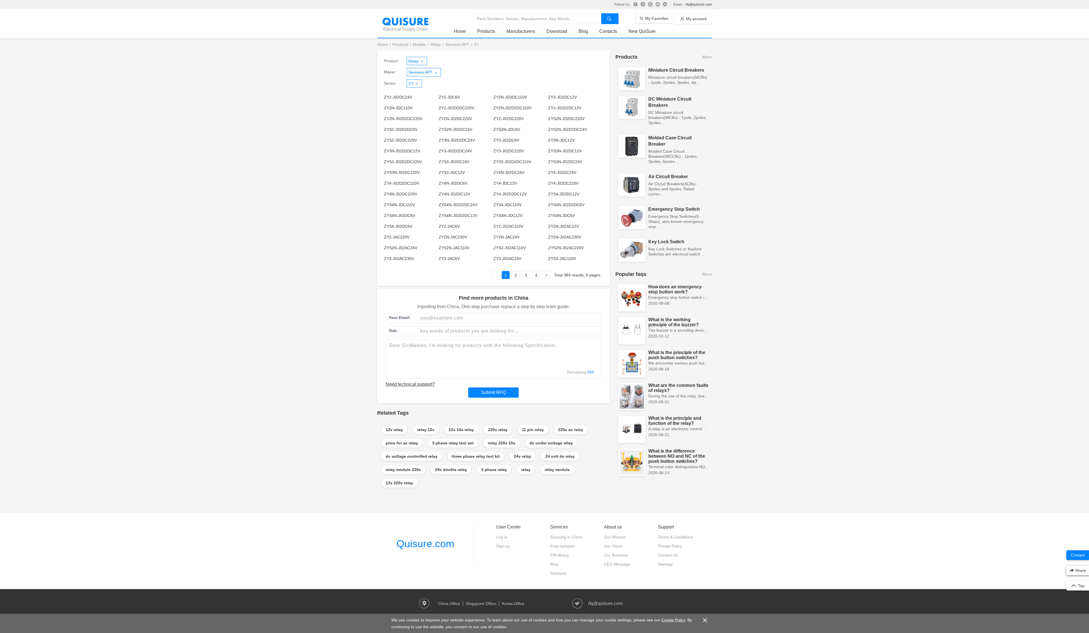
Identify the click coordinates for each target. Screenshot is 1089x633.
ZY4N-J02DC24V (508, 172)
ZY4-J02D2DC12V (510, 194)
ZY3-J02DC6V (506, 140)
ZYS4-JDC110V (507, 205)
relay (526, 469)
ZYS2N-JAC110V (454, 248)
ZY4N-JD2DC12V (454, 194)
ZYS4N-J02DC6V (399, 215)
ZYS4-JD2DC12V (563, 194)
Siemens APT (457, 44)
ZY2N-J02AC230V (564, 237)
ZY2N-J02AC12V (563, 226)
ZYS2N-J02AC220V (566, 248)
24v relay (522, 456)
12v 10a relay (461, 429)
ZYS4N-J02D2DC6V (566, 205)
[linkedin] (665, 5)
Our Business (616, 555)
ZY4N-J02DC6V (453, 183)
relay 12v (425, 429)
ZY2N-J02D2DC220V (403, 118)
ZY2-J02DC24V (398, 97)
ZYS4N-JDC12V (507, 215)
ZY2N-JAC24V (506, 237)
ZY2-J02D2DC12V (564, 108)
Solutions (558, 573)
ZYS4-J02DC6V (398, 226)
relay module (557, 469)
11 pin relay (533, 429)
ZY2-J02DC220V (508, 118)
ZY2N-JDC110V (398, 108)
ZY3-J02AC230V (399, 258)
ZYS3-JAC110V (562, 258)
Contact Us (668, 555)
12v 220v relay (399, 483)
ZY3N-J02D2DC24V (457, 140)
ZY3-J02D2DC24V (455, 151)
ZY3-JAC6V (449, 258)
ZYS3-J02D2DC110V (512, 161)
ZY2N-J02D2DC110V (512, 108)
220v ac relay (570, 429)
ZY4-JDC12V (505, 183)
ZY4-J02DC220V (563, 183)
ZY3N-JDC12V (561, 140)
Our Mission (615, 537)
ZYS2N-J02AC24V (400, 248)
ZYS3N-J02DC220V (402, 172)
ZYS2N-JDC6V (506, 129)
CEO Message (617, 564)
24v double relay (451, 469)
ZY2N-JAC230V (453, 237)
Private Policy (670, 546)
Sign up (503, 546)
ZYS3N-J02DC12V (565, 151)
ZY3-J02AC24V (507, 258)
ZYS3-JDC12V (452, 172)
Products (486, 31)
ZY (476, 44)
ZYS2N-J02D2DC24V (567, 129)
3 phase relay (494, 469)
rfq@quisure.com (698, 5)
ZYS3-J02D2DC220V (403, 161)
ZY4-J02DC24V (562, 172)
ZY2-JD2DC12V (562, 97)
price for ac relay (402, 443)
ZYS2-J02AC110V (509, 248)
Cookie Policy (673, 620)
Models (419, 44)
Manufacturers (520, 31)
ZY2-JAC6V (449, 226)
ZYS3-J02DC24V (454, 161)
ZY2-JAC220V (397, 237)
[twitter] (657, 5)
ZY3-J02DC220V (508, 151)
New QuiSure (642, 31)
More (707, 57)
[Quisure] (405, 29)
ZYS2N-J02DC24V (455, 129)
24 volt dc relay (560, 456)
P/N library (559, 555)
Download (556, 31)
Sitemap (665, 564)
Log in (501, 537)
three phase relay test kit (476, 456)
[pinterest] (650, 5)
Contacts (608, 31)
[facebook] (635, 5)
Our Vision (613, 546)
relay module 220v (403, 469)
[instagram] (643, 5)
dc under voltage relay (551, 443)
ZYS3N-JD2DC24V (565, 161)
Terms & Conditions (675, 537)
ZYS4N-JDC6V (561, 215)
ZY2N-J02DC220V (455, 118)
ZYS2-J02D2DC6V (400, 129)
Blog (583, 31)
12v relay (394, 429)
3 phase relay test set (453, 443)
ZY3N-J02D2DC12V (402, 151)
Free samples (562, 546)
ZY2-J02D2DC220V (456, 108)
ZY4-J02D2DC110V (401, 183)
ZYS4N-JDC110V (399, 205)
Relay (435, 44)
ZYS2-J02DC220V (400, 140)
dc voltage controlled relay (412, 456)
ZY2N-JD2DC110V (510, 97)
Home (460, 31)
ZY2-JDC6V (449, 97)
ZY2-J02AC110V (508, 226)
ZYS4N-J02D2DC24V (458, 205)
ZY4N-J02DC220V (400, 194)
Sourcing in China (566, 537)
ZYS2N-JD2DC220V (566, 118)
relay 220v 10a (501, 443)
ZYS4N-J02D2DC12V (458, 215)
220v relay (498, 429)
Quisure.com (425, 543)
